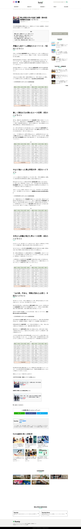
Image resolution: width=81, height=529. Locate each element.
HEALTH (29, 6)
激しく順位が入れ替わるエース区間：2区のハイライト (23, 35)
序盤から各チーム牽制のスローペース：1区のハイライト (24, 33)
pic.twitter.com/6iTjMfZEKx (21, 313)
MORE (65, 33)
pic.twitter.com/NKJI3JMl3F (38, 78)
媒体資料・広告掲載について (32, 523)
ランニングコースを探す (23, 523)
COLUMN (66, 6)
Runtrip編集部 (23, 421)
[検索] (67, 2)
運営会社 (14, 524)
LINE (20, 413)
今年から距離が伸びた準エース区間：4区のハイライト (23, 38)
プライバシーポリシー (20, 524)
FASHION (42, 6)
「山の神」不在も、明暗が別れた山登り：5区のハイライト (24, 39)
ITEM (55, 6)
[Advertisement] (40, 13)
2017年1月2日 (31, 81)
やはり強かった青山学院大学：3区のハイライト (22, 36)
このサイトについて (16, 523)
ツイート (43, 413)
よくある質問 (26, 524)
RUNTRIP (16, 6)
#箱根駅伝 (34, 191)
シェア (31, 413)
